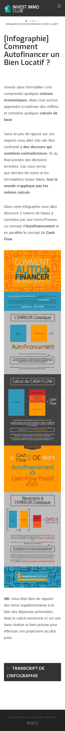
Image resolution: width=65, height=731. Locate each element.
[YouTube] (36, 723)
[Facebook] (28, 723)
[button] (59, 6)
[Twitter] (32, 723)
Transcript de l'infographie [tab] (25, 672)
